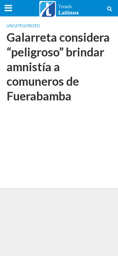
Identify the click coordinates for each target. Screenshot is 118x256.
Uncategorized (23, 26)
